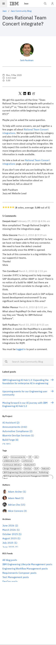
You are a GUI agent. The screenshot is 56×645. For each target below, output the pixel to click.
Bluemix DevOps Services (16, 435)
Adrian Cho (14, 504)
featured (45, 468)
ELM (36, 468)
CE (3, 444)
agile (6, 457)
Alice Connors (15, 510)
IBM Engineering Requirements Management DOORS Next (26, 477)
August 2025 (9, 538)
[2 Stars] (6, 207)
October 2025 (10, 534)
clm (36, 457)
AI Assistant (9, 422)
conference (27, 461)
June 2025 (8, 546)
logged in (21, 349)
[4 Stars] (11, 207)
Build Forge (8, 439)
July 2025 (7, 542)
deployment (29, 465)
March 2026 (9, 529)
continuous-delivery (12, 465)
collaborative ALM (11, 461)
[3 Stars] (8, 207)
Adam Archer (15, 491)
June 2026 (8, 525)
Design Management (12, 468)
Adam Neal (14, 498)
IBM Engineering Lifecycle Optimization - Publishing (26, 472)
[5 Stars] (13, 207)
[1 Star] (3, 207)
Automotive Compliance (15, 431)
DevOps (27, 468)
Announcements (11, 426)
